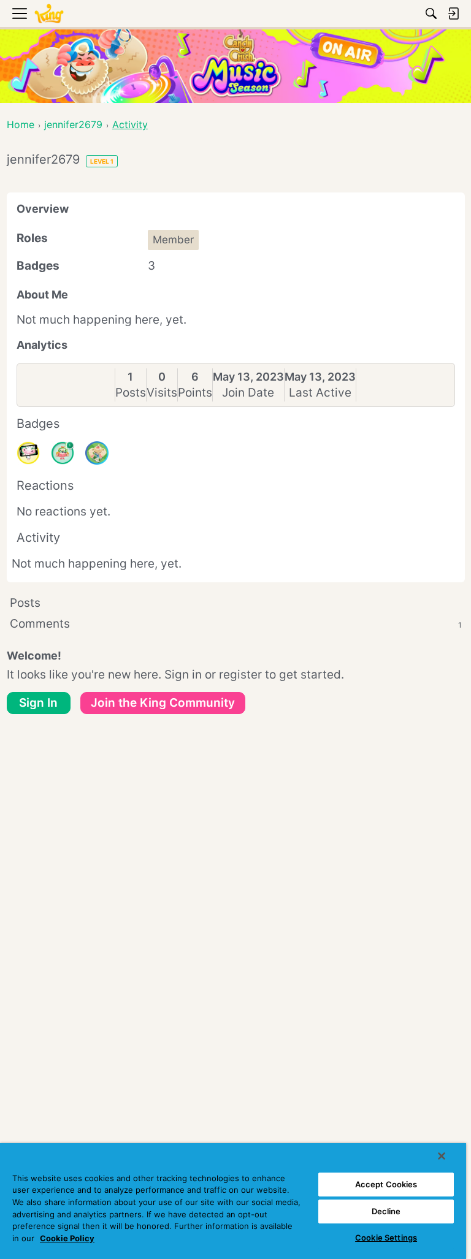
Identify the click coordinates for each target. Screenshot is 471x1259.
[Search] (431, 13)
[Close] (441, 1156)
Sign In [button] (38, 703)
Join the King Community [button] (163, 703)
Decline (386, 1211)
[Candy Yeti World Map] (97, 453)
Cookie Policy (67, 1238)
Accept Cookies (386, 1184)
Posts (130, 393)
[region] (233, 1201)
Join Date (248, 393)
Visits (162, 393)
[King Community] (49, 14)
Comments (236, 624)
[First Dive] (62, 453)
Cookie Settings (386, 1237)
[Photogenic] (28, 453)
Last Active (320, 393)
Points (195, 393)
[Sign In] (453, 13)
